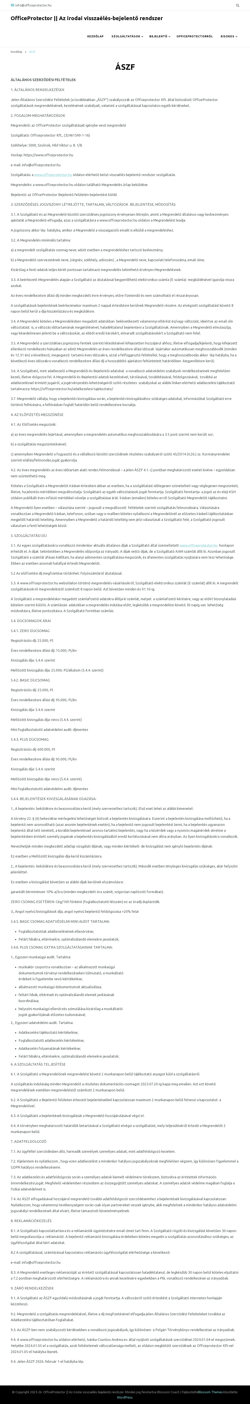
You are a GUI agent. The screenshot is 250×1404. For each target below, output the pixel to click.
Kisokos (227, 36)
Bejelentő (158, 36)
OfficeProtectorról (195, 36)
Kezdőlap (95, 36)
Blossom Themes (210, 1392)
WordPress (125, 1397)
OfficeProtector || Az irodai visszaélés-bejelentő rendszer (87, 18)
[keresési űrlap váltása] (237, 5)
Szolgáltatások (126, 36)
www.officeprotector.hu (53, 175)
